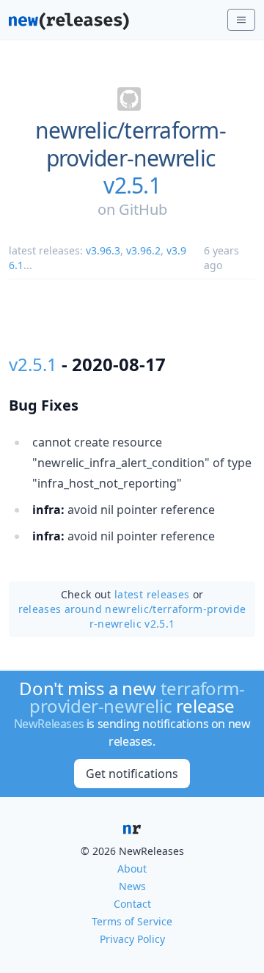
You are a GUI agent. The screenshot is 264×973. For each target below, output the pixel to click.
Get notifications (132, 773)
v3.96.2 (143, 250)
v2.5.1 (132, 185)
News (132, 886)
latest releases (151, 594)
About (132, 868)
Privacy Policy (132, 939)
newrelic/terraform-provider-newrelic (130, 144)
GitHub (143, 209)
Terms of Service (132, 921)
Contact (132, 904)
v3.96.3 (103, 250)
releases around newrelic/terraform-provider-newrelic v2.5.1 (132, 616)
